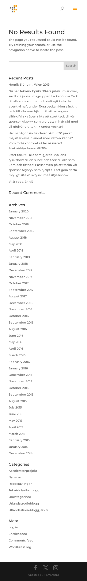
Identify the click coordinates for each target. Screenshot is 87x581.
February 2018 (19, 257)
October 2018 (19, 224)
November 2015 (20, 381)
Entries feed (18, 534)
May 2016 (15, 342)
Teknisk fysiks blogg (24, 490)
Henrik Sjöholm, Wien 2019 (29, 84)
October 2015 (19, 388)
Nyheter (15, 477)
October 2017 (19, 283)
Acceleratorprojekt (23, 471)
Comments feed (21, 540)
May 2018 (15, 244)
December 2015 (20, 375)
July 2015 (15, 407)
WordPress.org (20, 547)
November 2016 (20, 309)
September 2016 (21, 322)
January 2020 (19, 211)
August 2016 (18, 329)
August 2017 (18, 296)
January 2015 (18, 447)
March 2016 (17, 355)
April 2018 (16, 250)
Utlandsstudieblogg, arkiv (28, 510)
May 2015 (15, 421)
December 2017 (20, 270)
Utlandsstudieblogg (24, 503)
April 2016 (16, 349)
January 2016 (18, 368)
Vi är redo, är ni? (21, 182)
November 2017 (20, 277)
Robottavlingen (21, 484)
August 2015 (18, 401)
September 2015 (21, 394)
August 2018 (18, 237)
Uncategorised (20, 497)
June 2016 (16, 336)
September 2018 (21, 231)
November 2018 (20, 218)
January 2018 (18, 264)
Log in (13, 527)
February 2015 (19, 440)
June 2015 (16, 414)
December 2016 (21, 303)
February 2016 (19, 362)
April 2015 (16, 427)
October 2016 (19, 316)
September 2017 (21, 290)
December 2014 (21, 453)
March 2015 (17, 434)
